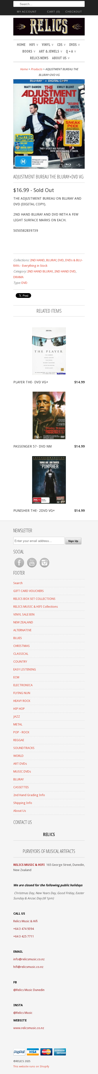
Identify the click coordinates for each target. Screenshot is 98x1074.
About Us (60, 58)
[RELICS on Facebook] (19, 567)
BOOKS (28, 51)
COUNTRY (20, 661)
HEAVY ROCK (21, 701)
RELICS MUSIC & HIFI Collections (35, 606)
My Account (27, 11)
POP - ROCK (21, 732)
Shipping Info (22, 803)
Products (36, 69)
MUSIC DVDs (22, 771)
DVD (61, 260)
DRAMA (18, 277)
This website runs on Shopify (31, 1066)
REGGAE (18, 740)
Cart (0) (53, 11)
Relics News (39, 58)
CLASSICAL (20, 653)
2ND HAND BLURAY (40, 271)
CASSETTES (21, 787)
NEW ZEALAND (23, 622)
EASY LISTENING (24, 669)
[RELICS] (49, 27)
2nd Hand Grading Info (29, 795)
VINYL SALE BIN (23, 614)
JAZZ (16, 716)
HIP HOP (19, 708)
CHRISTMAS (21, 646)
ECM (16, 677)
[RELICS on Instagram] (44, 567)
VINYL (47, 44)
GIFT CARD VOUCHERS (28, 591)
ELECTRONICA (23, 685)
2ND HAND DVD (65, 271)
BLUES (17, 638)
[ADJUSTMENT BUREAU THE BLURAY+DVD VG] (49, 167)
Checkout (73, 11)
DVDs (74, 44)
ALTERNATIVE (22, 630)
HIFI (33, 44)
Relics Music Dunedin (30, 990)
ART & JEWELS (50, 51)
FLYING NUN (21, 693)
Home (21, 44)
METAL (17, 724)
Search (18, 583)
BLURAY (51, 260)
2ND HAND (37, 260)
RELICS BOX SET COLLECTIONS (34, 599)
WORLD (18, 756)
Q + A (71, 51)
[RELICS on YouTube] (32, 567)
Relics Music (24, 1013)
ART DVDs (20, 763)
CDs (61, 44)
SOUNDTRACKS (23, 748)
